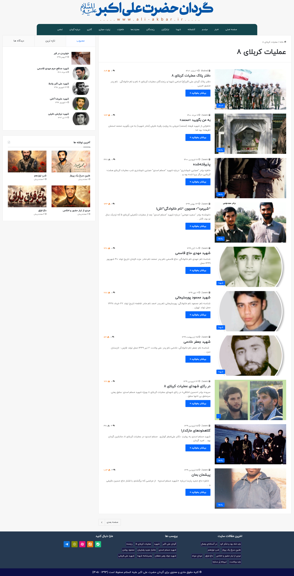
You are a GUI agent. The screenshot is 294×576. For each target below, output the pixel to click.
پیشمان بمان (201, 474)
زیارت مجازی (104, 29)
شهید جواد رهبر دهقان (165, 555)
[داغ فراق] (27, 196)
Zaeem (204, 115)
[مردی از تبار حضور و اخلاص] (71, 196)
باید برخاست (235, 561)
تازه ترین (50, 41)
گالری (89, 29)
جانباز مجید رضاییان (146, 550)
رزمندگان (150, 29)
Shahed (204, 71)
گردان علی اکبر (169, 544)
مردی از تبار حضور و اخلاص (76, 210)
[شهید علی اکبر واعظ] (80, 88)
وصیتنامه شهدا (144, 555)
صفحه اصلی (231, 29)
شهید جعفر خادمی (197, 342)
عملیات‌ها (135, 29)
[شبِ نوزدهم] (27, 161)
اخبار (217, 29)
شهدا (178, 29)
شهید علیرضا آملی (59, 98)
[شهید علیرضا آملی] (80, 103)
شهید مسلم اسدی (167, 550)
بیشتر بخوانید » (198, 93)
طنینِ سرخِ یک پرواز (80, 175)
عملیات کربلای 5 (143, 544)
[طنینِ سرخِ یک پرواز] (71, 161)
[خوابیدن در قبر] (80, 58)
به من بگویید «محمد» (195, 120)
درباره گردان (74, 29)
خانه (282, 42)
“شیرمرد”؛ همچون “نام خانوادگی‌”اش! (183, 208)
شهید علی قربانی (126, 555)
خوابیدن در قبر (61, 53)
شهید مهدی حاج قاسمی (192, 253)
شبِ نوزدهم (40, 175)
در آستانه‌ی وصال (209, 544)
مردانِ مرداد (197, 555)
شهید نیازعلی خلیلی (58, 114)
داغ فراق (42, 210)
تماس (60, 29)
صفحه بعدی (112, 522)
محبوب (81, 41)
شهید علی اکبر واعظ (58, 83)
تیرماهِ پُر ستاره (219, 561)
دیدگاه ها (18, 41)
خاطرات (120, 29)
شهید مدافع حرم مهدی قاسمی (53, 68)
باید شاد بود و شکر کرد (230, 544)
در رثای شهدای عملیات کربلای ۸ (187, 386)
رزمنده (129, 544)
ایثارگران (165, 29)
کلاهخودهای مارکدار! (195, 430)
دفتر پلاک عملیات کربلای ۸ (191, 75)
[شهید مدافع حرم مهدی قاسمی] (80, 73)
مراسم (205, 29)
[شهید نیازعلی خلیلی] (80, 118)
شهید (157, 544)
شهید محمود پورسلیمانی (192, 297)
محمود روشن (128, 550)
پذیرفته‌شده (201, 164)
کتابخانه (191, 29)
